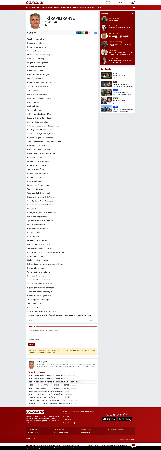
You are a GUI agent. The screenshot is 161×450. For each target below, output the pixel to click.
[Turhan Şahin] (35, 21)
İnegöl (33, 7)
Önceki (31, 321)
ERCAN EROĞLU (113, 58)
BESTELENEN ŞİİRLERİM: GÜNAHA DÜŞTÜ (120, 28)
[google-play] (124, 419)
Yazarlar (44, 7)
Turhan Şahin (51, 22)
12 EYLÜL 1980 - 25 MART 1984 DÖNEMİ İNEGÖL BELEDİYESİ (49, 397)
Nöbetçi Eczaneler (35, 429)
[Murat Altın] (104, 52)
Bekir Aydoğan (114, 18)
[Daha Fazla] (86, 32)
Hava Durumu (60, 429)
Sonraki (93, 321)
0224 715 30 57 (69, 416)
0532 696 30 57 (69, 419)
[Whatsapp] (123, 414)
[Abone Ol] (95, 33)
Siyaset (63, 7)
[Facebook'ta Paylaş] (77, 32)
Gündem (56, 7)
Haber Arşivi (86, 432)
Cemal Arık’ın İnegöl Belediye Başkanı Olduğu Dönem (46, 391)
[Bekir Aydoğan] (104, 19)
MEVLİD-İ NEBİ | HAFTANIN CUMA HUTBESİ (120, 45)
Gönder (31, 344)
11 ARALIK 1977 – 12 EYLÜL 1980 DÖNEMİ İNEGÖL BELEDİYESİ (50, 400)
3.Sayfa (115, 90)
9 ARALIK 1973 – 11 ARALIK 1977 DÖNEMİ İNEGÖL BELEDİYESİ (49, 403)
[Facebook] (107, 414)
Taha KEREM (113, 25)
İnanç (82, 7)
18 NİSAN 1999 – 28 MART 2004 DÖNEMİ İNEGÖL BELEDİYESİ (49, 385)
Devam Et (39, 368)
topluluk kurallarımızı (44, 350)
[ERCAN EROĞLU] (104, 60)
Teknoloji (76, 7)
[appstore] (109, 419)
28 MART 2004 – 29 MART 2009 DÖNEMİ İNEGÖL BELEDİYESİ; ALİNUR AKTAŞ (54, 382)
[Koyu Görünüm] (131, 7)
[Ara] (129, 7)
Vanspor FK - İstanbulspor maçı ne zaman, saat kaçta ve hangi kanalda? (122, 77)
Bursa (28, 7)
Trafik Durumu (87, 429)
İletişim (28, 438)
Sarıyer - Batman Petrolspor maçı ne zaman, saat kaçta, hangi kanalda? (123, 85)
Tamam (133, 447)
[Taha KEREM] (104, 27)
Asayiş (50, 7)
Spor (38, 7)
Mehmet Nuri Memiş (115, 42)
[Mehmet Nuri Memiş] (104, 44)
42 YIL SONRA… (114, 21)
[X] (111, 414)
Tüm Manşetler (34, 432)
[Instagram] (117, 414)
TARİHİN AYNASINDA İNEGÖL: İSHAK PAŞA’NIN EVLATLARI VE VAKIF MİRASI (121, 53)
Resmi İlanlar (96, 7)
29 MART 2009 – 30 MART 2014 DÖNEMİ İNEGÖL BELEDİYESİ (49, 379)
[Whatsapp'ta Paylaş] (82, 32)
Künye (33, 438)
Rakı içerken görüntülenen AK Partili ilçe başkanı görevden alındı (121, 102)
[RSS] (126, 414)
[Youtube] (120, 414)
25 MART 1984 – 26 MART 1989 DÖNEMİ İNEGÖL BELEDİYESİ (49, 394)
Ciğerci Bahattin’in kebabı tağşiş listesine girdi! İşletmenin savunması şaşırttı (122, 94)
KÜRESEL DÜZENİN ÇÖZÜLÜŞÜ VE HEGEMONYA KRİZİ (120, 61)
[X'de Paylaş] (79, 32)
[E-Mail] (46, 25)
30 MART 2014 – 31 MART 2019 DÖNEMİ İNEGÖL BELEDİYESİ (49, 376)
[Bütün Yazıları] (96, 372)
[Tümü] (132, 13)
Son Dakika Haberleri (62, 432)
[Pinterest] (114, 414)
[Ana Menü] (133, 7)
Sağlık (69, 7)
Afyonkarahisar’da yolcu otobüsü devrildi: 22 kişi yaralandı (123, 110)
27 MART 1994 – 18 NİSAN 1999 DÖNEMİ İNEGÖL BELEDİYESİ (49, 388)
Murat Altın (113, 50)
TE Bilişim (132, 439)
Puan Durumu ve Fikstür (116, 429)
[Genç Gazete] (35, 2)
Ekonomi (88, 7)
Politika (115, 98)
